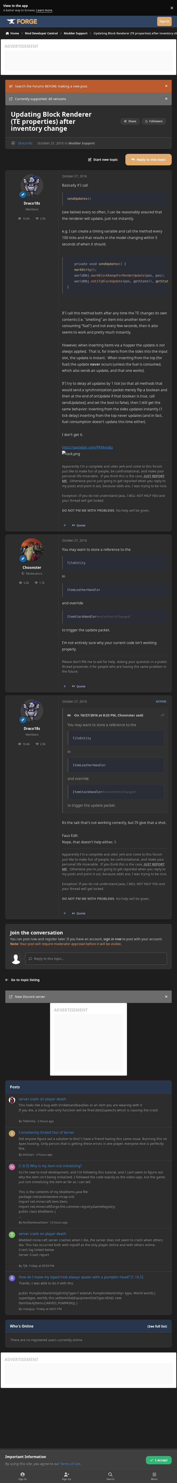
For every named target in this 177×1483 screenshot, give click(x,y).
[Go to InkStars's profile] (12, 1133)
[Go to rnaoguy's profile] (12, 1278)
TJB (25, 1266)
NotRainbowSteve (35, 1222)
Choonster (32, 567)
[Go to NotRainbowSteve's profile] (12, 1167)
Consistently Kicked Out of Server (46, 1132)
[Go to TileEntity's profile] (12, 1100)
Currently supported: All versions (40, 99)
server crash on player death (42, 1099)
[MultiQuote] (64, 525)
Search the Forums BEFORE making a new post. (51, 86)
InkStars (28, 1154)
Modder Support (81, 143)
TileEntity (29, 1121)
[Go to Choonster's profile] (32, 549)
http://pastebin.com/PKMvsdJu (87, 447)
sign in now (112, 939)
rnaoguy (29, 1309)
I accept (161, 1460)
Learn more (9, 8)
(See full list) (157, 1326)
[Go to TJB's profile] (12, 1235)
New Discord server (30, 996)
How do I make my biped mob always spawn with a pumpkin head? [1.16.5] (81, 1277)
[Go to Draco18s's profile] (13, 143)
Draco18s (25, 143)
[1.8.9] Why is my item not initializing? (50, 1166)
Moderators (33, 574)
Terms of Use (70, 1464)
